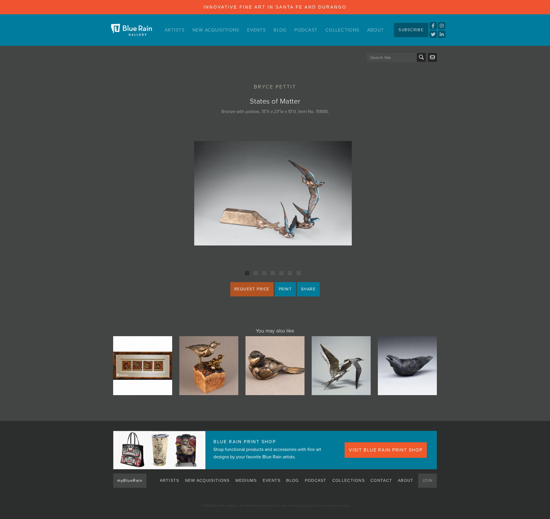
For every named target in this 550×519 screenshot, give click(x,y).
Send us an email (432, 57)
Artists (174, 30)
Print (285, 289)
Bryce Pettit (275, 87)
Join (427, 480)
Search (421, 57)
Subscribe (411, 30)
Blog (280, 30)
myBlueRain (129, 480)
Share (308, 289)
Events (256, 30)
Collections (342, 30)
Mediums (246, 480)
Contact (381, 480)
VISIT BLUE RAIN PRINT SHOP (386, 450)
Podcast (305, 30)
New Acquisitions (215, 30)
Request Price (252, 289)
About (375, 30)
